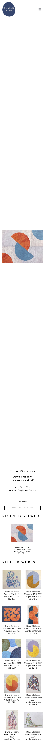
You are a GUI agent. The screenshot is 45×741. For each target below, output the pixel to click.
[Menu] (40, 9)
